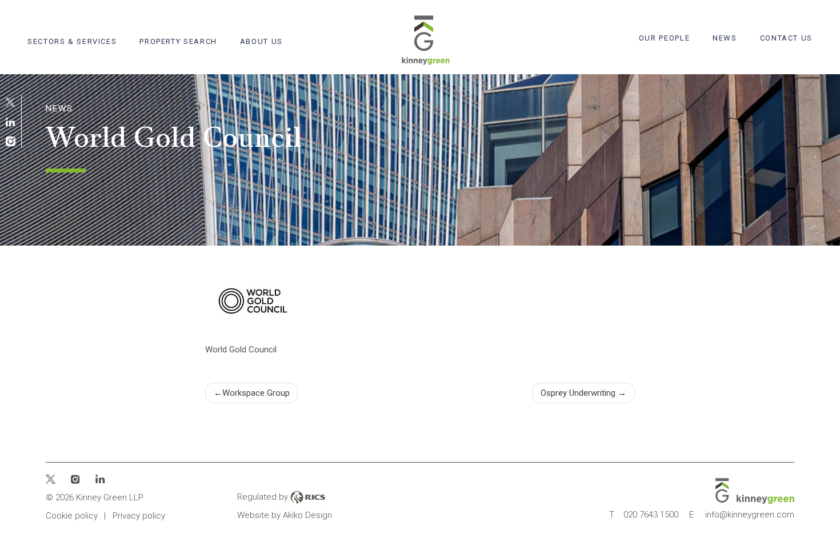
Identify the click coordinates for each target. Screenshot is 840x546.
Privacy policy (139, 516)
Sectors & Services (72, 41)
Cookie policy (72, 516)
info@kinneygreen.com (741, 514)
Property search (178, 41)
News (725, 38)
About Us (261, 41)
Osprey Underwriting (578, 393)
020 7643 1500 (643, 514)
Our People (664, 38)
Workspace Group (256, 393)
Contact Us (786, 38)
